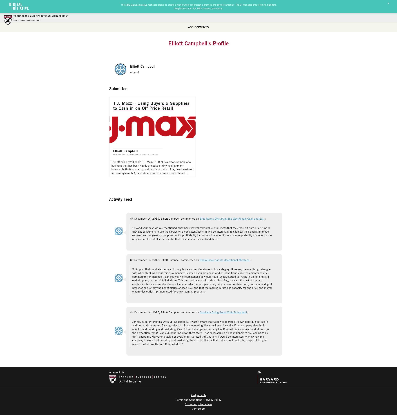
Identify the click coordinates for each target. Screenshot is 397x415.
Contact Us (198, 408)
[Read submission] (152, 137)
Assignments (198, 27)
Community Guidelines (198, 404)
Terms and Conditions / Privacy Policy (198, 399)
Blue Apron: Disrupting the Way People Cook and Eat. (232, 218)
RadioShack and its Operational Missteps (225, 260)
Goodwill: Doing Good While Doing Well (224, 312)
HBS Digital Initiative (136, 4)
